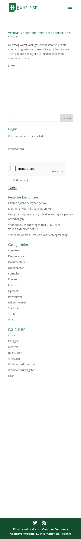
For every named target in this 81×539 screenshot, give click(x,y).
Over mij (13, 347)
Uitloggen (14, 358)
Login (12, 187)
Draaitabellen (16, 268)
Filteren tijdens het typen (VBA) (27, 203)
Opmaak (13, 291)
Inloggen (13, 341)
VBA (10, 320)
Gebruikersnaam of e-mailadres (27, 136)
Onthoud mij (20, 180)
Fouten (12, 279)
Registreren (15, 352)
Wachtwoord (16, 149)
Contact (13, 335)
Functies (13, 36)
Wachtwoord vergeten (21, 370)
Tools (11, 314)
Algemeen (14, 250)
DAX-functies (16, 256)
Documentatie (17, 262)
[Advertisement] (40, 94)
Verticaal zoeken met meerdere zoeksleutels (39, 33)
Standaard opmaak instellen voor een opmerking (37, 235)
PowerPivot (15, 297)
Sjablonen (14, 308)
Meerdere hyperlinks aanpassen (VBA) (31, 208)
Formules (14, 273)
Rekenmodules (17, 302)
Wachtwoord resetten (21, 364)
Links (11, 376)
